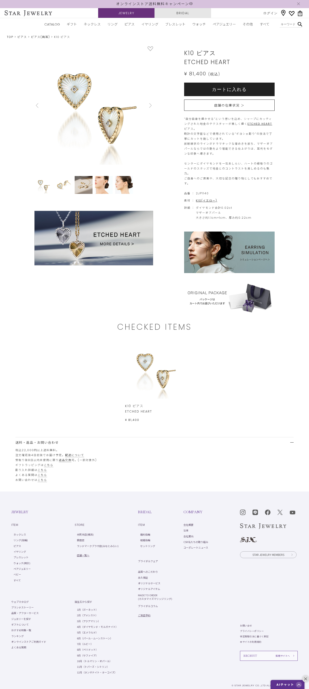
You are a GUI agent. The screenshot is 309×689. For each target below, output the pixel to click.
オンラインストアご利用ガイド (28, 641)
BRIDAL (182, 13)
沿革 (185, 530)
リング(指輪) (21, 540)
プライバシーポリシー (252, 631)
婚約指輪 (145, 534)
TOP (10, 37)
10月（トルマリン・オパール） (94, 661)
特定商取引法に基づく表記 (254, 636)
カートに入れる (229, 89)
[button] (299, 685)
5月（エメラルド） (87, 632)
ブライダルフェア (148, 561)
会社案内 (188, 536)
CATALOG (52, 24)
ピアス (129, 24)
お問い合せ (246, 625)
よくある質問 (18, 647)
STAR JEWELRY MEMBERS (268, 555)
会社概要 (188, 525)
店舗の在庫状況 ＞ (229, 105)
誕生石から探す (83, 601)
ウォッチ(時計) (22, 563)
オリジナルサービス (149, 583)
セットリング (147, 546)
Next (144, 105)
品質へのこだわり (148, 571)
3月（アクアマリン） (88, 621)
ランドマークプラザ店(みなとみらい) (98, 546)
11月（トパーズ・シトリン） (93, 666)
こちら (48, 465)
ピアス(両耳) (40, 37)
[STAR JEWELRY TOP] (28, 13)
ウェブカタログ (20, 601)
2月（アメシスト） (87, 615)
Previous (43, 105)
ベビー (17, 574)
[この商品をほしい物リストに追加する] (150, 50)
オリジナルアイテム (149, 589)
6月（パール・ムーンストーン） (95, 638)
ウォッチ (199, 24)
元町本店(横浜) (85, 534)
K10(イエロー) (206, 200)
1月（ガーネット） (87, 609)
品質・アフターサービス (25, 613)
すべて (264, 24)
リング (112, 24)
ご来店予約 (144, 615)
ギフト (72, 24)
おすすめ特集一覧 (21, 630)
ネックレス (92, 24)
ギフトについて (20, 624)
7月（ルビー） (85, 644)
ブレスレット (175, 24)
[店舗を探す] (283, 13)
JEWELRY (126, 13)
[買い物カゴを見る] (300, 13)
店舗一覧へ (83, 555)
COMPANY (192, 512)
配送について (74, 455)
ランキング (17, 636)
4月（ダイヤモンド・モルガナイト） (97, 627)
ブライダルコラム (148, 606)
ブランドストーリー (22, 607)
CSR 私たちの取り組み (195, 542)
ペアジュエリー (224, 24)
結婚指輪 (145, 540)
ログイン (270, 13)
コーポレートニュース (195, 547)
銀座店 (80, 540)
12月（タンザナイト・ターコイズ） (97, 672)
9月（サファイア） (87, 655)
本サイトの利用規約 (250, 641)
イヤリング (149, 24)
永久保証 (143, 577)
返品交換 (65, 460)
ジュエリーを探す (21, 619)
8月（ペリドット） (87, 649)
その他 (248, 24)
